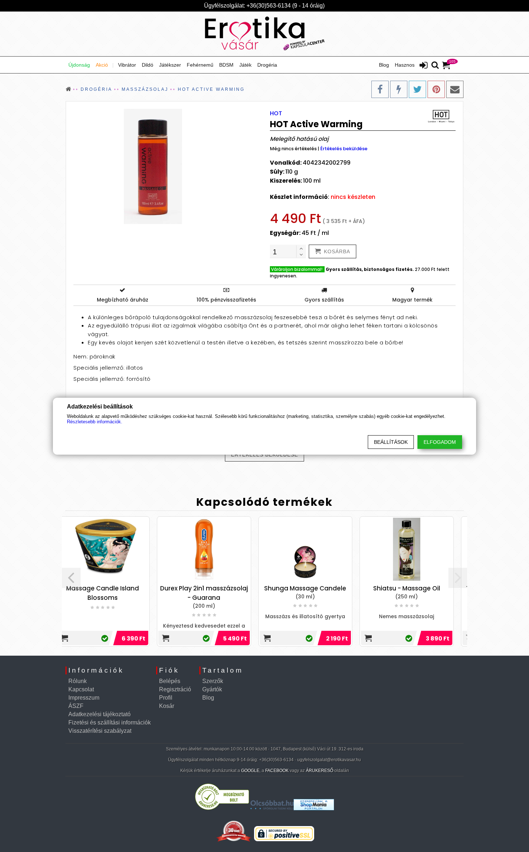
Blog (384, 65)
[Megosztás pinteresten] (436, 89)
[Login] (423, 66)
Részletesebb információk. (94, 421)
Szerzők (212, 681)
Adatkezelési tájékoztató (99, 714)
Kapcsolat (81, 689)
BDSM (226, 65)
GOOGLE (250, 770)
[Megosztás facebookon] (380, 89)
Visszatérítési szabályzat (99, 731)
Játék (245, 65)
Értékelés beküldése (343, 148)
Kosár (166, 706)
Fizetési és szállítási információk (109, 722)
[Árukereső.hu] (222, 808)
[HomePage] (264, 34)
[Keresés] (435, 65)
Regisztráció (175, 689)
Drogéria (267, 65)
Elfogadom (440, 442)
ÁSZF (75, 706)
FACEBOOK (277, 770)
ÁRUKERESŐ (319, 770)
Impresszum (83, 698)
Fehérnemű (200, 65)
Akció (102, 65)
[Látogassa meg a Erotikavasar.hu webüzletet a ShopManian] (314, 808)
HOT (276, 113)
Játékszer (170, 65)
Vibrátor (127, 65)
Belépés (169, 681)
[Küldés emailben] (455, 89)
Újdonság (79, 65)
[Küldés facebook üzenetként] (398, 89)
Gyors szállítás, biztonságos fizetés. (370, 269)
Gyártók (212, 689)
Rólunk (77, 681)
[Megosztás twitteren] (417, 89)
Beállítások (391, 442)
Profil (165, 698)
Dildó (147, 65)
